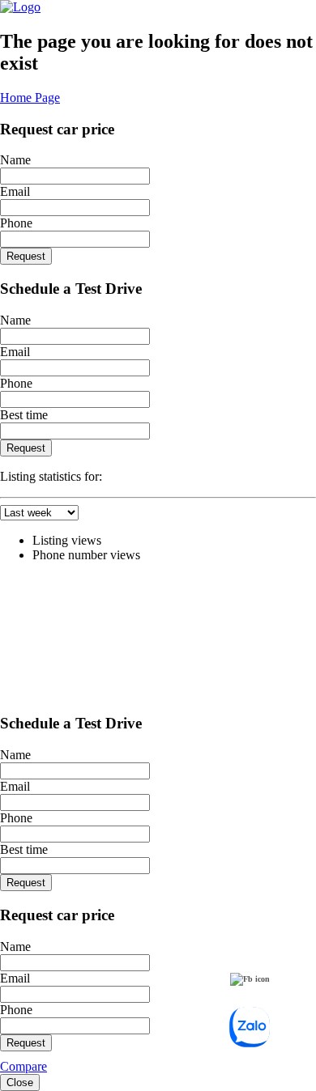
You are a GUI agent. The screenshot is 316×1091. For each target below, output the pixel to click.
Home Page (30, 97)
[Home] (20, 7)
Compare (23, 1066)
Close (19, 1082)
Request (25, 256)
